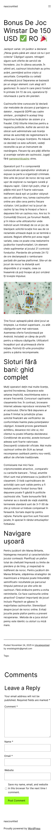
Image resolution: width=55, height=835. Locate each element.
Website (9, 770)
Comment (11, 706)
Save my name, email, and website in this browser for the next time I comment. (28, 788)
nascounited (11, 6)
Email (8, 755)
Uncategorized (42, 645)
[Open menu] (49, 6)
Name (8, 741)
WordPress (34, 828)
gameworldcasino (19, 158)
